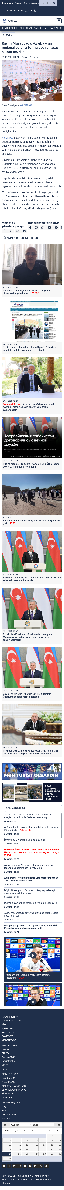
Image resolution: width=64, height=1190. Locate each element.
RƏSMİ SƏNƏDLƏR (11, 1020)
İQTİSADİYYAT (9, 1028)
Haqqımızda (8, 1078)
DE (14, 10)
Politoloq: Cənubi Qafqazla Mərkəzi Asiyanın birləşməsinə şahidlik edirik (26, 292)
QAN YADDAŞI (9, 1057)
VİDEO (5, 1065)
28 (44, 1154)
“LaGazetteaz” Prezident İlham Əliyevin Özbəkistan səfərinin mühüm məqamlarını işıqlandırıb (30, 349)
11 (19, 1145)
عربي (27, 10)
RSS (4, 1110)
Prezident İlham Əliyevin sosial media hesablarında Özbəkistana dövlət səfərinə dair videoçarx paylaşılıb (32, 852)
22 (52, 1149)
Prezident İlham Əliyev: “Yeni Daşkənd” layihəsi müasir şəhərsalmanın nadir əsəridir (32, 579)
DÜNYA (5, 1053)
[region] (33, 909)
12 (27, 1145)
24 (10, 1154)
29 (52, 1154)
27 (37, 1154)
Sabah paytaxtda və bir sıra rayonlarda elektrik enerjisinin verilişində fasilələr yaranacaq (28, 816)
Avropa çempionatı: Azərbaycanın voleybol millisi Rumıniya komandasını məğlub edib (30, 927)
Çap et (25, 57)
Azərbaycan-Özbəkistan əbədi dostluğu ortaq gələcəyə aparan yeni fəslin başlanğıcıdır (28, 407)
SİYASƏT (8, 34)
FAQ (4, 1106)
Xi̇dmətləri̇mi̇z (10, 1093)
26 (27, 1154)
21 (44, 1149)
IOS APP (6, 1118)
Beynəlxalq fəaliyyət (15, 1090)
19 (27, 1149)
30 (60, 1154)
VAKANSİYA (8, 1097)
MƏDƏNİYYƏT (9, 1040)
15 (52, 1145)
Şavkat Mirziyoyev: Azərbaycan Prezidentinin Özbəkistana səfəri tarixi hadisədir (27, 695)
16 (60, 1145)
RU (7, 10)
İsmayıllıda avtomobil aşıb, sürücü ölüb (24, 839)
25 (19, 1154)
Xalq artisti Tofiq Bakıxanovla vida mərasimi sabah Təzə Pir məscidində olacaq (31, 879)
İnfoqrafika (9, 1061)
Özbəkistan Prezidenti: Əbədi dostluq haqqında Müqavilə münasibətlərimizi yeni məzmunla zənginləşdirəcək (28, 637)
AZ (3, 10)
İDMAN (5, 1049)
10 (10, 1145)
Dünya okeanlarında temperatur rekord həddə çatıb (30, 903)
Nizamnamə (8, 1082)
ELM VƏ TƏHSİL (10, 1045)
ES (22, 10)
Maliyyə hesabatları (14, 1086)
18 (19, 1149)
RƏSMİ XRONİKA (10, 1016)
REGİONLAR (8, 1032)
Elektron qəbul (11, 1102)
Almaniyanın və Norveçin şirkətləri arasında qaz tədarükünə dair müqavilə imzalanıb (29, 866)
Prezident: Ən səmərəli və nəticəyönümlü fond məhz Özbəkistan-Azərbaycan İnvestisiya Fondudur (30, 752)
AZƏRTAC (26, 105)
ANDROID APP (9, 1114)
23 (60, 1149)
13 (37, 1145)
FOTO (4, 1069)
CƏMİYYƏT (7, 1036)
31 (10, 1158)
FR (18, 10)
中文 (33, 10)
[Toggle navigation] (58, 21)
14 (44, 1145)
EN (10, 10)
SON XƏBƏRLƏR (15, 808)
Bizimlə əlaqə (10, 1074)
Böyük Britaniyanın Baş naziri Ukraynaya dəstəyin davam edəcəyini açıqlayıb (30, 892)
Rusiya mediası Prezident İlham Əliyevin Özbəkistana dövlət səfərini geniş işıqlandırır (31, 465)
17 (10, 1149)
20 (37, 1149)
